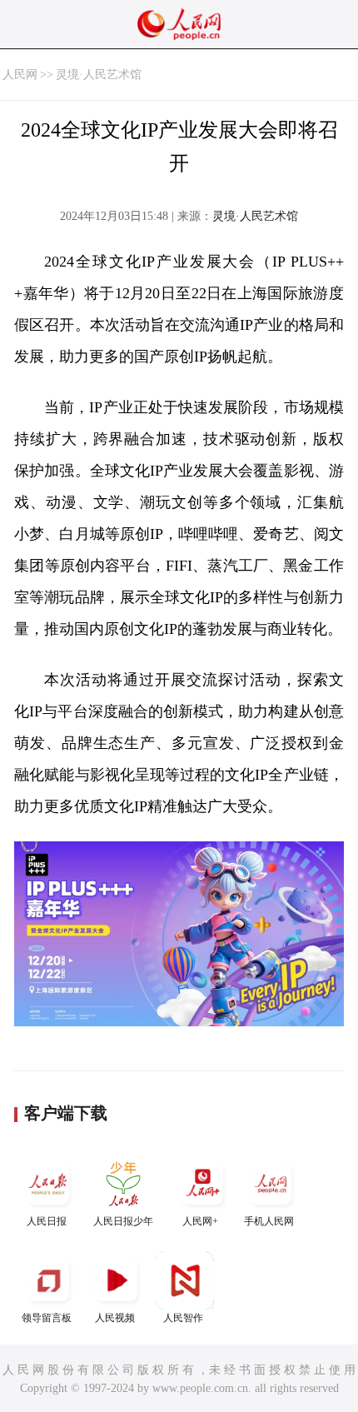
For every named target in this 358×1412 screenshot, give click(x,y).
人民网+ (200, 1221)
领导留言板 (47, 1318)
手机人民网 (269, 1221)
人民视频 (115, 1318)
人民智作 (183, 1318)
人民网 (19, 74)
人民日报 (47, 1221)
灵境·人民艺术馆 (99, 74)
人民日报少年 (123, 1221)
